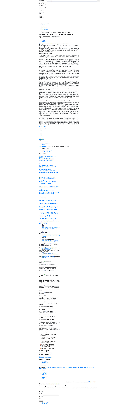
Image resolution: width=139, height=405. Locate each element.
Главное (49, 21)
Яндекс (53, 219)
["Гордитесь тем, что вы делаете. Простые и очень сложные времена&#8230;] (43, 231)
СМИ (41, 216)
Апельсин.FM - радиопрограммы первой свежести (56, 367)
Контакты (93, 21)
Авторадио (45, 203)
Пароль (41, 396)
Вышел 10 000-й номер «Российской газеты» (46, 159)
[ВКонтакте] (40, 139)
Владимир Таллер (53, 243)
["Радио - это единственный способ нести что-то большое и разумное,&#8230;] (43, 225)
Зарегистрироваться (53, 384)
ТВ (45, 216)
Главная (43, 24)
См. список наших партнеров (45, 357)
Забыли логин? (45, 403)
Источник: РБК (42, 126)
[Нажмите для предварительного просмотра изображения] (53, 43)
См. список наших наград (46, 352)
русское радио (43, 223)
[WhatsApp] (41, 139)
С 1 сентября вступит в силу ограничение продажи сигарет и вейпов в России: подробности (48, 338)
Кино (41, 207)
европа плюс (44, 221)
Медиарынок (55, 21)
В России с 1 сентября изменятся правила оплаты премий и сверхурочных (48, 342)
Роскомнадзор (48, 212)
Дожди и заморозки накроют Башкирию (48, 348)
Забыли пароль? (45, 402)
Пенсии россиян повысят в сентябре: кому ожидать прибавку (48, 335)
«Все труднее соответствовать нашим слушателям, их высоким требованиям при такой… (51, 242)
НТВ (46, 206)
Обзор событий (76, 21)
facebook (49, 200)
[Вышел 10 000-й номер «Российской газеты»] (49, 156)
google (54, 200)
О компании (44, 361)
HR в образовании (45, 143)
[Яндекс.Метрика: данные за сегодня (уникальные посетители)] (92, 381)
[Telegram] (43, 139)
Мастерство (61, 21)
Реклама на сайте (45, 362)
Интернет (54, 203)
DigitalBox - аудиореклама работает (76, 367)
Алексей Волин (45, 229)
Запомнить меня (43, 398)
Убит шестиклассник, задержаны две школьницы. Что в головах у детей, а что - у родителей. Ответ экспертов (47, 345)
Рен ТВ (54, 209)
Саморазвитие (45, 141)
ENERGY (42, 200)
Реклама (49, 209)
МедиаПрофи (42, 21)
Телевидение (45, 219)
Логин (40, 393)
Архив (88, 21)
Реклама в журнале (46, 363)
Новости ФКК (83, 21)
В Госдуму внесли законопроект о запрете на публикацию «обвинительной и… (48, 171)
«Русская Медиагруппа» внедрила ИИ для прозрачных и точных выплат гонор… (49, 192)
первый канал (53, 221)
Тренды (43, 144)
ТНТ (48, 216)
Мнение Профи (45, 29)
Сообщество (68, 21)
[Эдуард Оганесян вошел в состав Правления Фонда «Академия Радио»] (49, 177)
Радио (51, 207)
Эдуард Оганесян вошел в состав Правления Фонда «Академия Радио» (47, 181)
